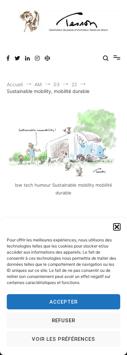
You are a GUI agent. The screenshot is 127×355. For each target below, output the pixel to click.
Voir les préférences (63, 339)
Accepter (63, 302)
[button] (116, 226)
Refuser (63, 320)
